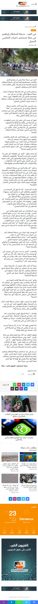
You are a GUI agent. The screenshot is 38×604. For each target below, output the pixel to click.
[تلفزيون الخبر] (22, 4)
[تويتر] (28, 384)
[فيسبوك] (32, 384)
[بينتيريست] (19, 384)
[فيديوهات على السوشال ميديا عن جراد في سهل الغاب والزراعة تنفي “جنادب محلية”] (9, 478)
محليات (27, 26)
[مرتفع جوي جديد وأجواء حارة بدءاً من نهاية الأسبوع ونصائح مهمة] (28, 457)
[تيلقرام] (25, 388)
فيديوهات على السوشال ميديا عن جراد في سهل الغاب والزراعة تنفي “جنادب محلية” (10, 487)
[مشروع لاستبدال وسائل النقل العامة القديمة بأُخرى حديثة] (28, 478)
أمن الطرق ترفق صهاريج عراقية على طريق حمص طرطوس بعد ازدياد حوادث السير (10, 466)
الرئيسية (32, 26)
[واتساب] (15, 384)
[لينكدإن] (23, 384)
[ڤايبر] (21, 388)
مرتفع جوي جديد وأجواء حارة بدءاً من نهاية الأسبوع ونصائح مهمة (28, 465)
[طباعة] (12, 388)
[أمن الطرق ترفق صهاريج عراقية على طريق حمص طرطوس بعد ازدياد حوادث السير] (9, 457)
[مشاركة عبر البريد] (17, 388)
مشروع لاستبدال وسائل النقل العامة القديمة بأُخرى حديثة (29, 486)
